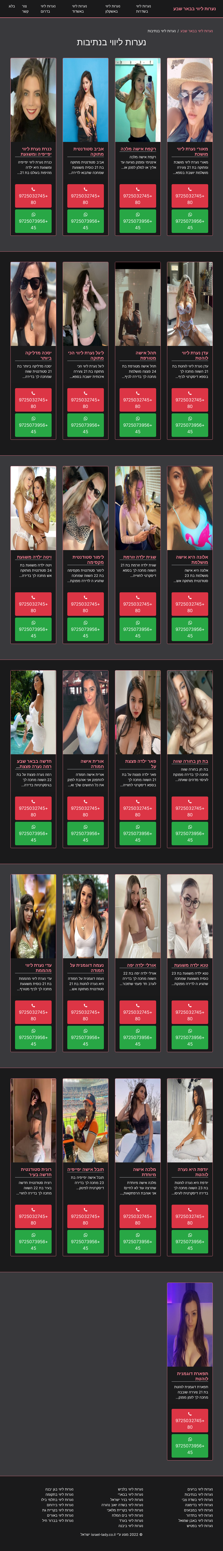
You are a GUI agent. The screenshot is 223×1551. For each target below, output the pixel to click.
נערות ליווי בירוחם (60, 1505)
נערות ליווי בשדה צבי (197, 1499)
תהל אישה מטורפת (146, 355)
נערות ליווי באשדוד (79, 8)
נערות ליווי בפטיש (200, 1526)
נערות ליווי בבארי (130, 1494)
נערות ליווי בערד (131, 1520)
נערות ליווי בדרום (48, 8)
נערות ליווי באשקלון (112, 8)
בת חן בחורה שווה (190, 761)
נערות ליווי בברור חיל (57, 1520)
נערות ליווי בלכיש (130, 1489)
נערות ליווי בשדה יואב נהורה (122, 1505)
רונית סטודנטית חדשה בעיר (36, 1172)
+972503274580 (190, 199)
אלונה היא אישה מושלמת (192, 559)
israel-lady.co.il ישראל (98, 1534)
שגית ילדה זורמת (139, 557)
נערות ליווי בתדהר (199, 1515)
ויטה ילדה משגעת (34, 557)
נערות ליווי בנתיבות (199, 1494)
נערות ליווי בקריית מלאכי (125, 1510)
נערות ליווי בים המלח (127, 1515)
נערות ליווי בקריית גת (57, 1510)
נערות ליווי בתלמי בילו (57, 1499)
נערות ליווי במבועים (198, 1510)
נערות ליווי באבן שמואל (196, 1520)
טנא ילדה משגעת (191, 965)
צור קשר (25, 8)
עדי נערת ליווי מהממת (38, 968)
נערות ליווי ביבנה (130, 1526)
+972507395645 (190, 224)
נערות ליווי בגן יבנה (59, 1489)
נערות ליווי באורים (60, 1515)
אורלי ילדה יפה (141, 965)
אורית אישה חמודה (92, 764)
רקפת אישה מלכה (138, 149)
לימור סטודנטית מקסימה (88, 559)
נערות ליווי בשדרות (143, 8)
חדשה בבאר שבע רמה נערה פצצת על (34, 766)
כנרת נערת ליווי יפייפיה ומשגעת (36, 151)
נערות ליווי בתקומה (59, 1494)
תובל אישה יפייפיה (85, 1169)
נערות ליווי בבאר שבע (194, 8)
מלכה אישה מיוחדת (144, 1172)
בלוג (12, 6)
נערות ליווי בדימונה (199, 1505)
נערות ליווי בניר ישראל (126, 1499)
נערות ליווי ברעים (200, 1489)
